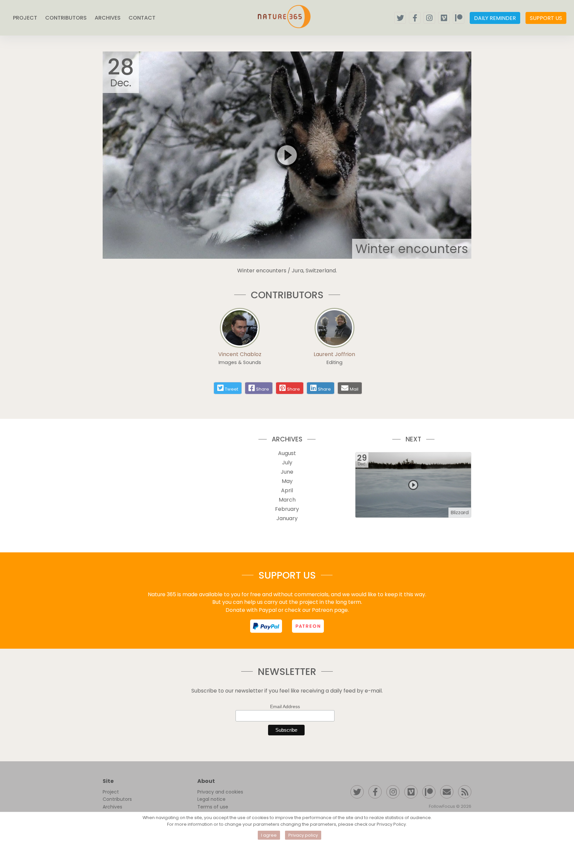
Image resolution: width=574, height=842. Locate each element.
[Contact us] (446, 791)
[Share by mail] (344, 388)
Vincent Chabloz (239, 354)
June (287, 472)
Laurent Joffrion (334, 354)
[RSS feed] (464, 791)
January (287, 518)
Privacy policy (303, 835)
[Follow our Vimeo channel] (411, 791)
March (287, 500)
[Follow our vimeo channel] (444, 18)
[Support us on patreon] (458, 18)
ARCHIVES (108, 18)
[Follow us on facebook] (415, 18)
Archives (112, 806)
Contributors (117, 799)
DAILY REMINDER (495, 18)
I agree (269, 835)
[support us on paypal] (266, 626)
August (287, 453)
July (287, 462)
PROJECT (25, 18)
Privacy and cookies (220, 792)
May (287, 481)
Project (111, 792)
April (287, 490)
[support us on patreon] (308, 626)
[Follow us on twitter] (400, 18)
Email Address (285, 706)
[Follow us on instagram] (429, 18)
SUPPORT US (546, 18)
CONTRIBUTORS (66, 18)
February (287, 509)
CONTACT (142, 18)
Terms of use (212, 806)
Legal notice (211, 799)
